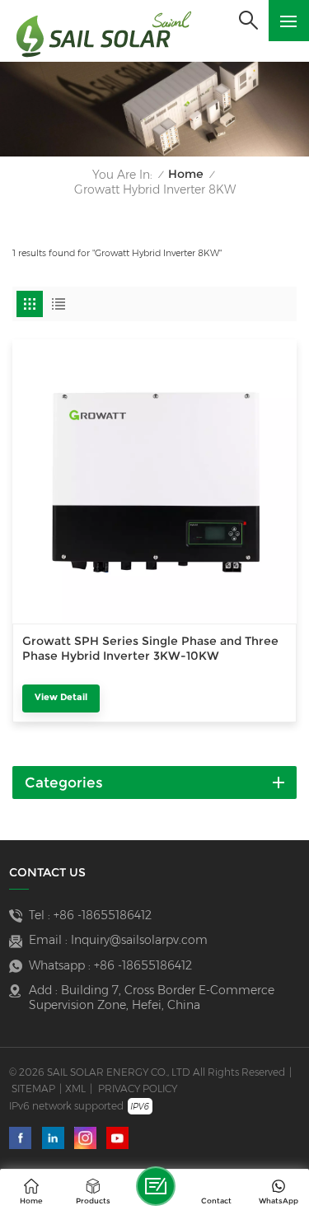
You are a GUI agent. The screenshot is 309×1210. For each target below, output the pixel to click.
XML (75, 1088)
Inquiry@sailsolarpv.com (139, 939)
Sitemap (33, 1088)
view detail (61, 697)
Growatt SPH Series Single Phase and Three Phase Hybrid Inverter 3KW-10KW (150, 648)
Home (186, 174)
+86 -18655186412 (103, 915)
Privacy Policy (137, 1088)
